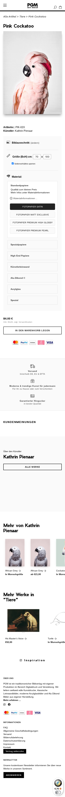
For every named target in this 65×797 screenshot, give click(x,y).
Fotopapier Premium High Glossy (33, 222)
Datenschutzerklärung (14, 740)
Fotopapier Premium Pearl (32, 230)
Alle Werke (32, 467)
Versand (7, 734)
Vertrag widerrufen (15, 751)
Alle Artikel (9, 16)
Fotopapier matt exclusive (32, 214)
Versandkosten (25, 322)
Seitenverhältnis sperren (24, 164)
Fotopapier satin (32, 206)
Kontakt (7, 747)
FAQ (5, 727)
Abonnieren (14, 775)
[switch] (58, 792)
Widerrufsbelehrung (13, 737)
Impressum (9, 744)
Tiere (22, 16)
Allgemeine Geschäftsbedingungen (20, 731)
